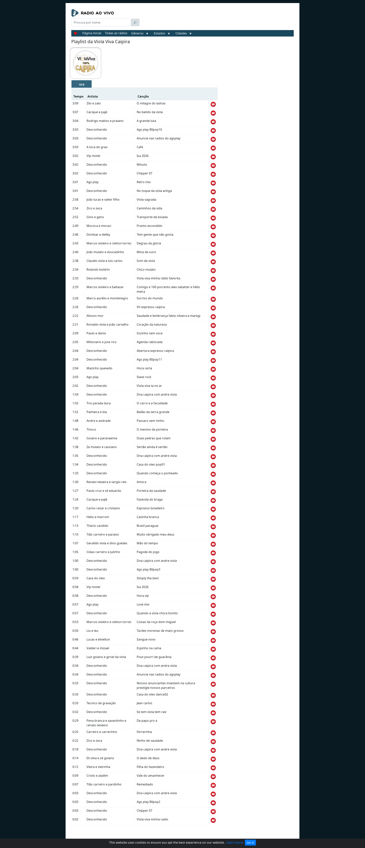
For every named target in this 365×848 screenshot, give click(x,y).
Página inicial (91, 33)
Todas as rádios (116, 33)
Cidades (181, 33)
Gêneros (137, 33)
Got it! (250, 842)
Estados (159, 33)
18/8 (81, 84)
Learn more (234, 842)
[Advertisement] (217, 18)
